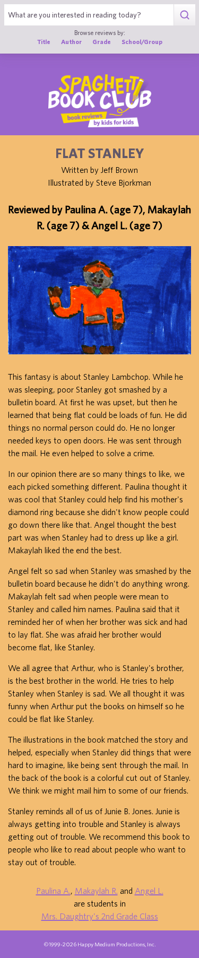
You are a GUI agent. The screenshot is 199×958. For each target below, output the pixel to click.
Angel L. (149, 890)
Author (71, 41)
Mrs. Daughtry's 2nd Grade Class (99, 916)
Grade (101, 41)
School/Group (142, 41)
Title (43, 41)
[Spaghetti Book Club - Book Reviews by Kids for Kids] (99, 100)
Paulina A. (53, 890)
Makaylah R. (96, 890)
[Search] (184, 14)
